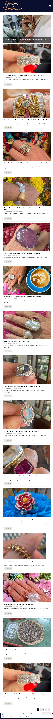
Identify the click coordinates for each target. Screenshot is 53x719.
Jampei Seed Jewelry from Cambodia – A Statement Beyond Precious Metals (26, 649)
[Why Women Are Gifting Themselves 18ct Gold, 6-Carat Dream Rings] (27, 677)
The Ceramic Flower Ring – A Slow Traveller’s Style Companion (22, 519)
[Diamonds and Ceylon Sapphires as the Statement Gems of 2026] (27, 369)
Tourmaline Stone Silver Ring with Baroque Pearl (18, 604)
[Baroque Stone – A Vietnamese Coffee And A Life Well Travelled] (27, 280)
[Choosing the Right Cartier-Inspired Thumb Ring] (24, 546)
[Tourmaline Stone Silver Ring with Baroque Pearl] (27, 587)
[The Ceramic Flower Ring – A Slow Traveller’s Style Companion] (27, 502)
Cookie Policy (29, 716)
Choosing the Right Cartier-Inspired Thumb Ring (18, 561)
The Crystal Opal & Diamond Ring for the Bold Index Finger (21, 431)
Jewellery (20, 77)
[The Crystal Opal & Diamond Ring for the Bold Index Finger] (27, 414)
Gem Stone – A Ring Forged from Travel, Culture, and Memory (22, 476)
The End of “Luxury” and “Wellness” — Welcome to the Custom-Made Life (25, 163)
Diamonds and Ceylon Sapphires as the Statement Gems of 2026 (22, 386)
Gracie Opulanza (11, 41)
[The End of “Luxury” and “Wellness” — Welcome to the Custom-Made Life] (27, 146)
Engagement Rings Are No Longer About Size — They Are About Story (24, 75)
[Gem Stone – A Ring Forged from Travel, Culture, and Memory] (26, 459)
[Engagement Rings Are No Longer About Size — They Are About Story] (27, 58)
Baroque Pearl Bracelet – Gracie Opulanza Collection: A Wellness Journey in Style (26, 208)
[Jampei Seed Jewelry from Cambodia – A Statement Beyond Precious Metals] (27, 632)
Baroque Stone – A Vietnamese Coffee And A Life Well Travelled (23, 296)
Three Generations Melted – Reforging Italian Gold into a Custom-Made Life (26, 120)
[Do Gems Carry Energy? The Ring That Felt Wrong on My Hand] (26, 237)
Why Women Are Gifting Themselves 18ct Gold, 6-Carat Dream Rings (24, 694)
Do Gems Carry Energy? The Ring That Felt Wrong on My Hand (22, 253)
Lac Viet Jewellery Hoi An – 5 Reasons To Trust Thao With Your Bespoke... (25, 39)
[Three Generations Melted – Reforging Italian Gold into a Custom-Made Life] (26, 103)
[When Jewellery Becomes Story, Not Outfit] (27, 325)
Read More (8, 85)
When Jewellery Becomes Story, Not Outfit (16, 341)
